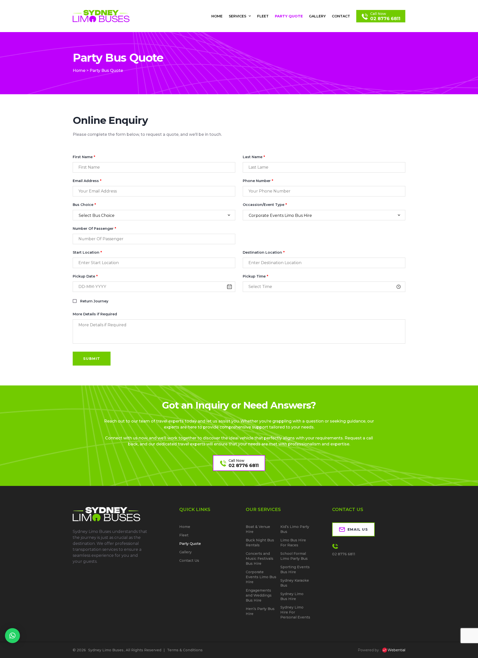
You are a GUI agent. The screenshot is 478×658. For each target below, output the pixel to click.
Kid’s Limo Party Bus (294, 529)
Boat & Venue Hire (258, 529)
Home (217, 16)
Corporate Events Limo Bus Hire (261, 577)
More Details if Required (95, 314)
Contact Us (189, 560)
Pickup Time (255, 276)
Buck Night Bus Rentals (260, 542)
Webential (396, 650)
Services (237, 16)
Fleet (263, 16)
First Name (84, 157)
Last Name (254, 157)
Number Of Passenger (94, 229)
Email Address (87, 181)
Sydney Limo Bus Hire (291, 596)
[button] (12, 635)
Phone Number (258, 181)
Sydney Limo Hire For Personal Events (295, 612)
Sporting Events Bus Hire (295, 569)
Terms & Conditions (185, 650)
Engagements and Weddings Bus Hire (259, 595)
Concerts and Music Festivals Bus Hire (259, 558)
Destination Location (264, 252)
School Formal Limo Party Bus (294, 556)
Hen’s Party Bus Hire (260, 611)
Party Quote (289, 16)
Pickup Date (85, 276)
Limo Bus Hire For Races (293, 542)
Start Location (87, 252)
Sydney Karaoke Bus (294, 583)
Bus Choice (84, 205)
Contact (341, 16)
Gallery (317, 16)
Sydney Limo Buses (105, 650)
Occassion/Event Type (265, 205)
